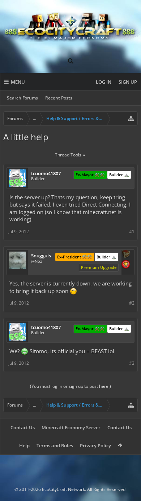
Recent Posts (58, 98)
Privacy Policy (95, 445)
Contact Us (22, 427)
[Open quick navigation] (130, 118)
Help (24, 445)
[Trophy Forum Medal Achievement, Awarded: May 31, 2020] (125, 265)
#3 (131, 363)
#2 (131, 303)
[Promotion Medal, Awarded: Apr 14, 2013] (125, 255)
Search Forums (22, 98)
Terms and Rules (55, 445)
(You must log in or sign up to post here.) (70, 386)
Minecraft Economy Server (71, 427)
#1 (131, 231)
